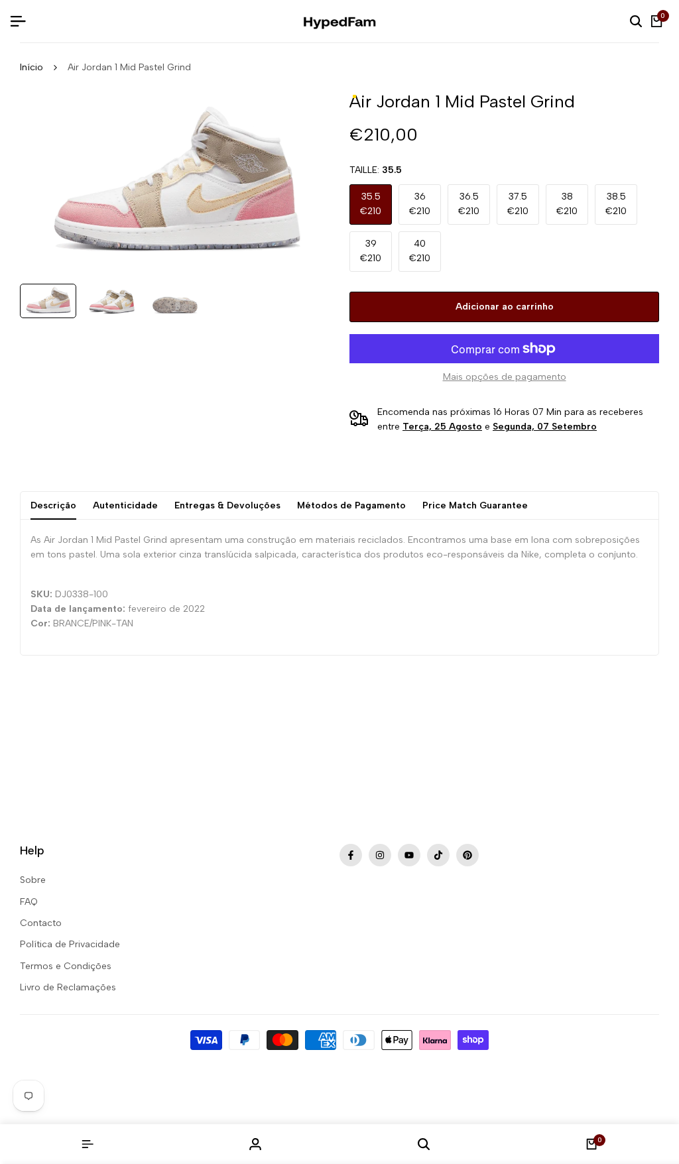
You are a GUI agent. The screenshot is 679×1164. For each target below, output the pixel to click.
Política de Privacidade (70, 944)
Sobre (33, 880)
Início (31, 67)
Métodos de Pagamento (351, 505)
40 (419, 251)
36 (419, 204)
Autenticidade (125, 505)
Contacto (41, 923)
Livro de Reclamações (68, 987)
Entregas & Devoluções (227, 505)
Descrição (53, 505)
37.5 (517, 204)
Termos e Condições (65, 966)
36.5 (468, 204)
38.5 (616, 204)
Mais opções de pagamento (504, 376)
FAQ (29, 901)
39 (370, 251)
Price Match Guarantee (475, 505)
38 (567, 204)
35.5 (370, 204)
